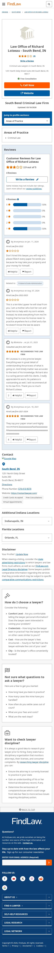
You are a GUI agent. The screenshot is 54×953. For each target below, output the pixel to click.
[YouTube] (13, 878)
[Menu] (3, 4)
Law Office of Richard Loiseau (36, 12)
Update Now (22, 554)
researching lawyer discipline (34, 762)
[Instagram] (31, 878)
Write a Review (27, 61)
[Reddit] (40, 878)
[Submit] (49, 862)
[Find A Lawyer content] (49, 906)
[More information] (18, 199)
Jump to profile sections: (16, 115)
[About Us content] (49, 897)
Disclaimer (27, 946)
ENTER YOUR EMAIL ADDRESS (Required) (20, 857)
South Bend (16, 12)
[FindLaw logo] (15, 4)
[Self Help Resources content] (49, 914)
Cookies (40, 946)
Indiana (5, 12)
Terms (5, 946)
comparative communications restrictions (23, 579)
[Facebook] (4, 878)
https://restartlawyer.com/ (24, 493)
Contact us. (28, 843)
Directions (7, 484)
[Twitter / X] (22, 878)
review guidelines (34, 188)
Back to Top (28, 809)
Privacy (15, 946)
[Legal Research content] (49, 923)
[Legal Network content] (49, 931)
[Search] (49, 4)
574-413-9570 (24, 488)
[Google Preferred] (4, 887)
